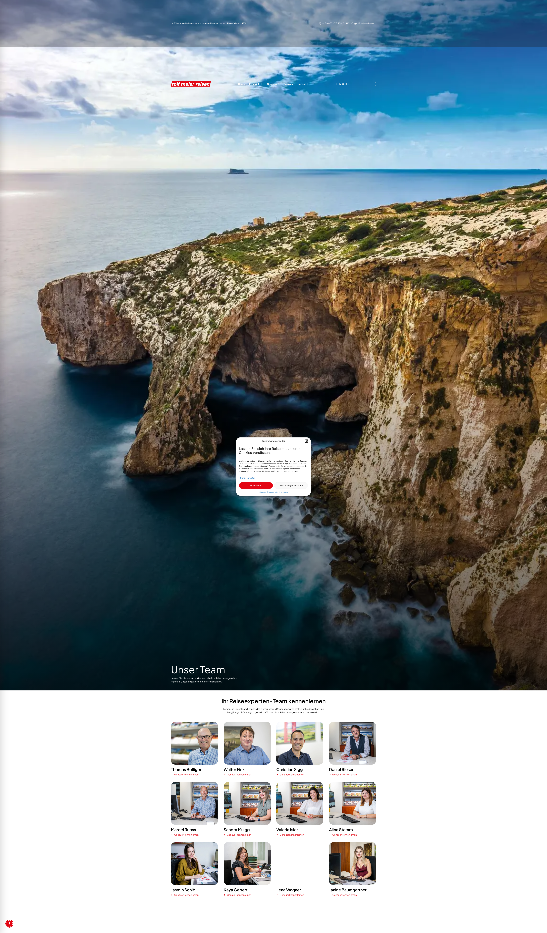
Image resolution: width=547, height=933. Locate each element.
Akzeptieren (256, 485)
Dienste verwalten (247, 478)
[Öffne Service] (308, 84)
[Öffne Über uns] (278, 84)
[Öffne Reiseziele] (262, 84)
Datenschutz (272, 492)
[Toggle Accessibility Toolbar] (9, 923)
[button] (306, 441)
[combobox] (356, 84)
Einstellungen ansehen (291, 485)
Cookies (262, 492)
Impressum (283, 492)
